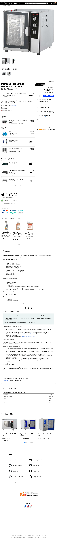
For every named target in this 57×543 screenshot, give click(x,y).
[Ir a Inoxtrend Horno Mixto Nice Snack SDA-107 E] (9, 76)
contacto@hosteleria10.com (36, 533)
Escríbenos (5, 380)
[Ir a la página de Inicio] (12, 3)
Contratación (43, 537)
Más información (42, 117)
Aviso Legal (13, 537)
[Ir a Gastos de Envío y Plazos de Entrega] (43, 85)
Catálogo (5, 108)
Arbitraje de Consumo (29, 333)
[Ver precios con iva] (53, 81)
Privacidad (19, 537)
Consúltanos (29, 360)
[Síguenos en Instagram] (28, 507)
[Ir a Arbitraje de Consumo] (29, 496)
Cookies (27, 537)
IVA (50, 81)
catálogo (34, 303)
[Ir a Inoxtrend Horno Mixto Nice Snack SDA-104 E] (4, 76)
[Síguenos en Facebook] (25, 507)
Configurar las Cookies (34, 537)
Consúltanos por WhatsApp (10, 200)
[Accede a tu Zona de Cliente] (51, 3)
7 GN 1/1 (9, 78)
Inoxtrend (13, 105)
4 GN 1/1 (4, 78)
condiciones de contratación (28, 336)
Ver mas (17, 155)
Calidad (23, 537)
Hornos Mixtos (6, 5)
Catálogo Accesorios (8, 110)
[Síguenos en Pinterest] (31, 507)
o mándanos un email (9, 203)
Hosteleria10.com (19, 533)
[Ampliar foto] (28, 56)
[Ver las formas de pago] (12, 213)
